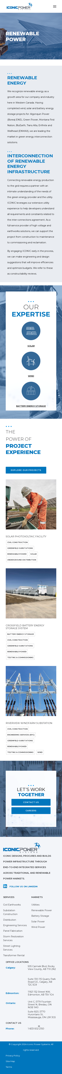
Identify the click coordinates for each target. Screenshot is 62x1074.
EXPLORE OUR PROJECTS (26, 470)
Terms (9, 1067)
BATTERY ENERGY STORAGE (31, 406)
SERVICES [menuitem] (8, 897)
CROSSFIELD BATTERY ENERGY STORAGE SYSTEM (25, 627)
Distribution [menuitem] (9, 919)
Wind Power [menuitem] (38, 927)
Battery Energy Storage (20, 634)
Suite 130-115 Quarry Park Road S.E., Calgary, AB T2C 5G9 (42, 982)
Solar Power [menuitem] (38, 921)
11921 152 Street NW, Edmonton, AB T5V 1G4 (41, 993)
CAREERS (31, 810)
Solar (33, 554)
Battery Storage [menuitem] (40, 915)
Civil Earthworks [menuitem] (12, 904)
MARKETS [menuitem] (37, 897)
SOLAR (31, 346)
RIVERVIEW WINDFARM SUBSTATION (29, 723)
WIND (31, 376)
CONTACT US (31, 802)
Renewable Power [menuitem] (41, 910)
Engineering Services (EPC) (20, 735)
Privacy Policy (13, 1055)
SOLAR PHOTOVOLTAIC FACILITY (26, 536)
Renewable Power (17, 554)
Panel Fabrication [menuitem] (12, 930)
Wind (40, 752)
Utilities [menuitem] (35, 904)
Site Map (10, 1061)
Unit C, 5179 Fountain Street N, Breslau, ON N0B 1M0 (40, 1004)
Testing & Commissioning (20, 657)
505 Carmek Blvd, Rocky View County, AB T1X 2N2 (42, 968)
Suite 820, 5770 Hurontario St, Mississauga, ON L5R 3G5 (42, 1014)
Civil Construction (17, 542)
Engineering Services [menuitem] (15, 925)
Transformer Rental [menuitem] (13, 955)
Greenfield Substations (20, 548)
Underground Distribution (21, 560)
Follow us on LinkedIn (24, 886)
